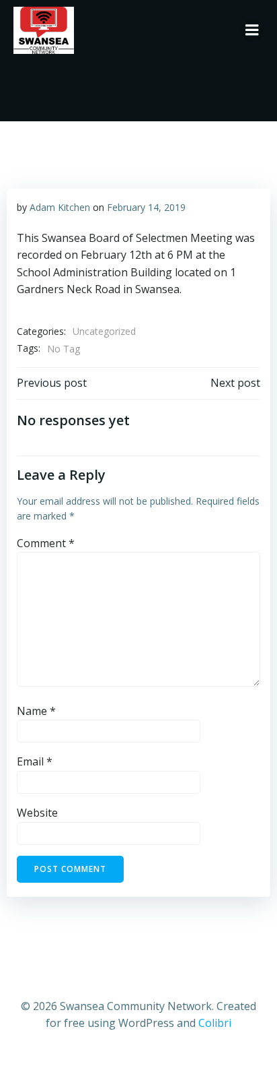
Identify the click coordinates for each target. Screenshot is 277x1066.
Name (36, 710)
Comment (46, 543)
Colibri (214, 1022)
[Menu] (252, 30)
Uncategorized (104, 331)
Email (34, 761)
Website (37, 812)
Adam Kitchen (60, 207)
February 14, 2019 (146, 207)
